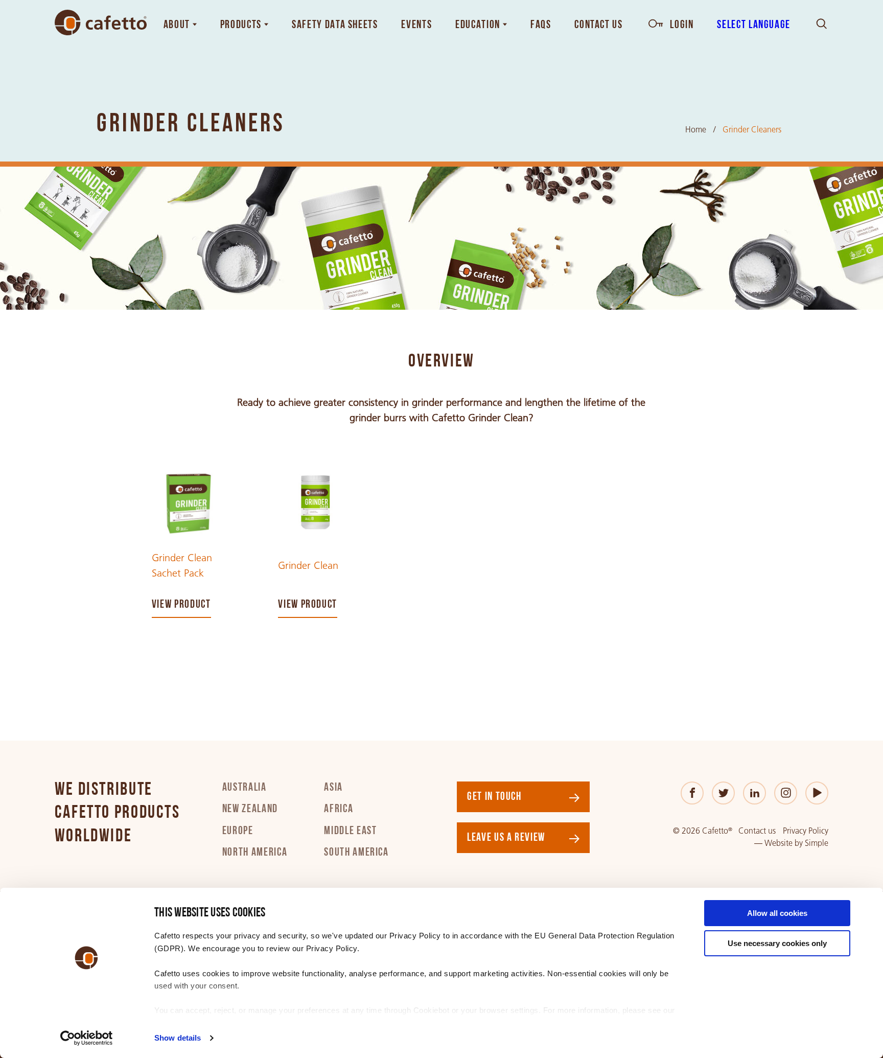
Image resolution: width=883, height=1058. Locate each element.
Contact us (757, 831)
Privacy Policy (805, 831)
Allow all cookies (777, 913)
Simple (816, 843)
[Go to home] (101, 23)
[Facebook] (692, 792)
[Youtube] (816, 792)
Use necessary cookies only (777, 943)
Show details (177, 1037)
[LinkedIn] (754, 792)
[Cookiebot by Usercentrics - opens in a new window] (86, 1038)
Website (778, 843)
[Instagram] (785, 792)
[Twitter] (723, 792)
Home (695, 129)
